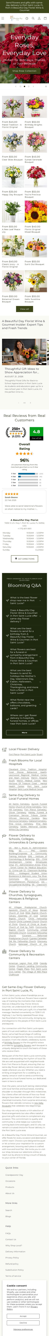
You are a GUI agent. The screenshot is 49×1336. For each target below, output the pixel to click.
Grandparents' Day (14, 1175)
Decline (23, 1323)
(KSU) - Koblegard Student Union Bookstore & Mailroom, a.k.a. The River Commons (28, 876)
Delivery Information (15, 1251)
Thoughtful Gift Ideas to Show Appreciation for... (22, 370)
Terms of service (13, 1276)
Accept (23, 1316)
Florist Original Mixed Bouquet (33, 230)
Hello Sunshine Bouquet (32, 300)
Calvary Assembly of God (23, 916)
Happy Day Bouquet (12, 194)
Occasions (10, 1181)
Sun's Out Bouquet (34, 264)
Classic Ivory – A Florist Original (10, 265)
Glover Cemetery (17, 812)
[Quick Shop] (26, 18)
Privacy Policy (12, 1257)
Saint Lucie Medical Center (30, 789)
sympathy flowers (22, 1045)
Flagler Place (23, 969)
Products (9, 1187)
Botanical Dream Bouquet (11, 300)
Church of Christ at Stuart (33, 924)
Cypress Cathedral (38, 938)
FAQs (8, 1233)
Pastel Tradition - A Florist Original (12, 126)
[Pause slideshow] (46, 86)
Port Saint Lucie (28, 754)
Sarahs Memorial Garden (33, 826)
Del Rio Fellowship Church (22, 941)
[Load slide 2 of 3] (24, 86)
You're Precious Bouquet (33, 195)
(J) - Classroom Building (35, 870)
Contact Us (10, 1239)
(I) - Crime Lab (15, 870)
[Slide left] (19, 403)
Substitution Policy (14, 1270)
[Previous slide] (16, 86)
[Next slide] (33, 86)
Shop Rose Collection (24, 71)
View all (24, 309)
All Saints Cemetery (19, 804)
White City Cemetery (19, 829)
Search (8, 1210)
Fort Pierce (14, 754)
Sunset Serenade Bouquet (33, 160)
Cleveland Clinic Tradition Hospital (28, 769)
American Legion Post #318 (23, 963)
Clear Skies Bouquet (12, 159)
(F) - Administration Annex (28, 865)
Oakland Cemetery (38, 821)
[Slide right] (30, 403)
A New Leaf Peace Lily (11, 230)
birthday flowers (12, 1042)
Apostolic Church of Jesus (23, 910)
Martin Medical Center (28, 780)
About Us (9, 1193)
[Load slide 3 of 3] (28, 86)
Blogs (8, 1216)
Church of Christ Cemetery (29, 807)
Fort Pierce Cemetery (35, 809)
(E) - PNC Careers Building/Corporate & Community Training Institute (28, 853)
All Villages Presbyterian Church (28, 907)
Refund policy (12, 1264)
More (24, 732)
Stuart (40, 754)
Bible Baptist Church (36, 913)
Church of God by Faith (21, 927)
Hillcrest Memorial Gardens (24, 818)
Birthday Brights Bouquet (33, 126)
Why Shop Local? (13, 1245)
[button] (33, 18)
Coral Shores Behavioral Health (28, 772)
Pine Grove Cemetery (21, 824)
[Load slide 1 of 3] (20, 86)
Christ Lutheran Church (28, 921)
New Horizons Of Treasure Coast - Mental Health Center (28, 783)
